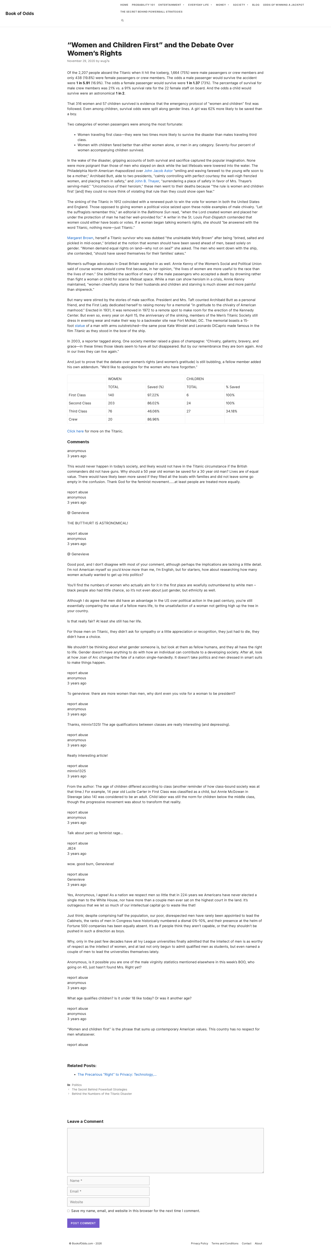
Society (239, 4)
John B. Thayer (146, 181)
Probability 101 (143, 4)
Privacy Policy (199, 1243)
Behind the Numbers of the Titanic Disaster (102, 1093)
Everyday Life (198, 4)
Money (221, 4)
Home (124, 4)
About (258, 1243)
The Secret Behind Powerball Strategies (151, 11)
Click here (75, 431)
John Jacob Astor (158, 171)
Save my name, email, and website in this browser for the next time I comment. (135, 1211)
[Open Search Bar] (122, 20)
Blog (256, 4)
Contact (246, 1243)
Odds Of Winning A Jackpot (283, 4)
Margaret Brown (80, 238)
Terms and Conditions (225, 1243)
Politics (77, 1085)
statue (80, 326)
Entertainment (169, 4)
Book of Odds (20, 13)
